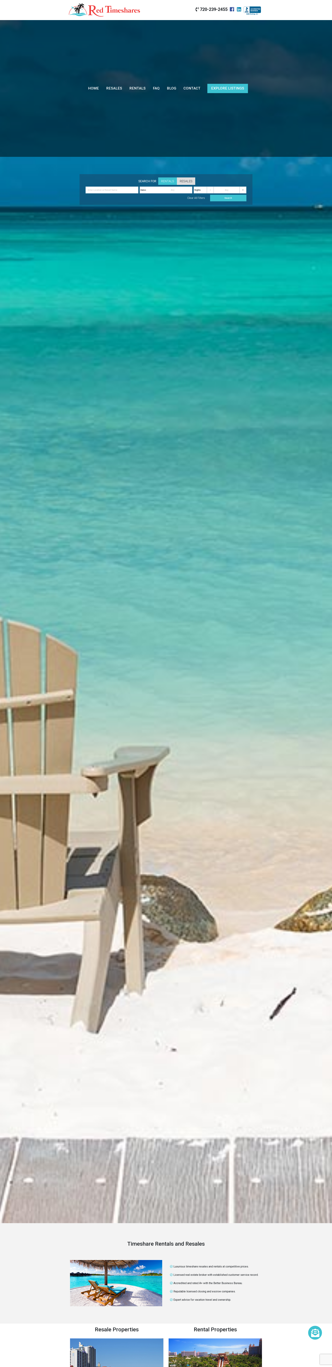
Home (93, 88)
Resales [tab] (186, 181)
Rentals (137, 88)
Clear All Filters (196, 198)
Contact (191, 88)
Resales (114, 88)
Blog (171, 88)
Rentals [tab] (167, 181)
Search (228, 198)
